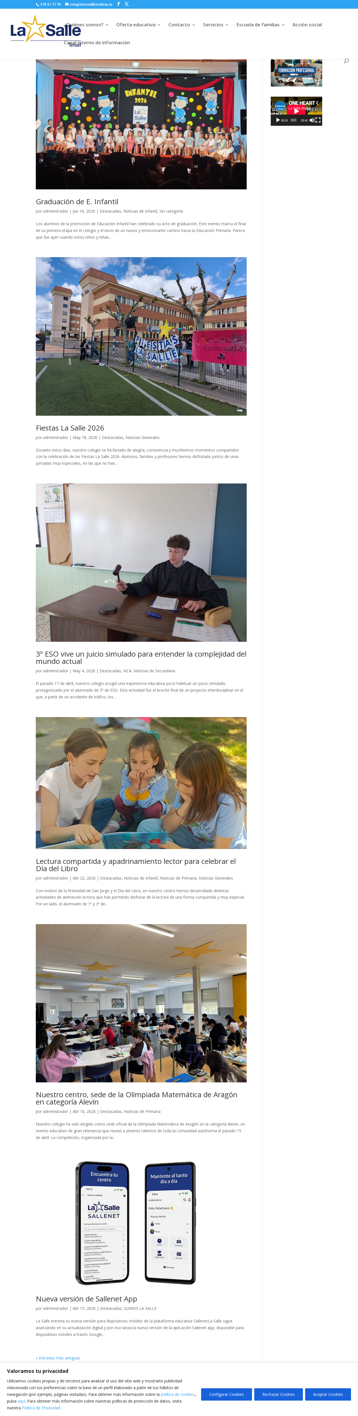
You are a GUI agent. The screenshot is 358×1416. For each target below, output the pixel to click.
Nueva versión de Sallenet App (86, 1299)
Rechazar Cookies (278, 1394)
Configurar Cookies (226, 1394)
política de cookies (177, 1394)
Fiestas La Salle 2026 (70, 428)
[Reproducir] (278, 120)
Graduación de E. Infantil (77, 201)
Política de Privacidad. (41, 1407)
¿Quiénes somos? (83, 25)
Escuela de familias (258, 25)
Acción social (307, 25)
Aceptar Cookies (328, 1394)
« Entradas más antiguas (58, 1358)
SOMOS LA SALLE (140, 1308)
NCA (127, 670)
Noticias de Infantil (140, 211)
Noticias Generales (143, 437)
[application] (296, 111)
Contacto (179, 25)
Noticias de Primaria (178, 878)
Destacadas (110, 211)
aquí (21, 1401)
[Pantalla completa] (318, 120)
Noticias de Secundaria (154, 670)
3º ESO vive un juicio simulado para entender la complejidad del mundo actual (141, 657)
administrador (55, 211)
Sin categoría (171, 211)
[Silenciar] (312, 120)
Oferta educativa (136, 25)
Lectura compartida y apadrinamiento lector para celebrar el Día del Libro (136, 864)
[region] (179, 1389)
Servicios (213, 25)
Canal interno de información (97, 43)
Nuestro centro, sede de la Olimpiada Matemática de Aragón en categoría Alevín (136, 1098)
